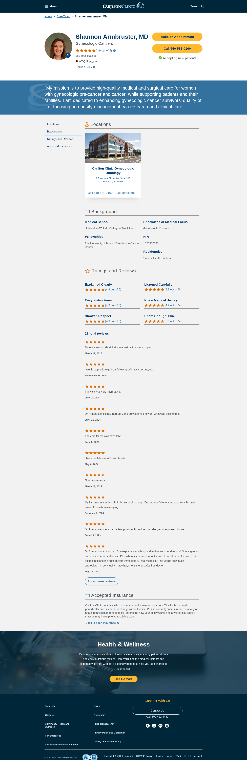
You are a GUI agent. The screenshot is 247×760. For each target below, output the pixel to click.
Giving (97, 706)
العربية (150, 756)
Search (194, 6)
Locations (53, 124)
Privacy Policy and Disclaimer (109, 732)
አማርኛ (178, 756)
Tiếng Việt (128, 756)
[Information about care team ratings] (114, 51)
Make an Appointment (177, 37)
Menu (53, 6)
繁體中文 (140, 756)
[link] (123, 6)
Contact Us (157, 710)
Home (48, 16)
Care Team (63, 16)
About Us (50, 706)
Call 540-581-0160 (177, 48)
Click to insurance (101, 622)
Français (196, 756)
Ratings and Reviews (60, 139)
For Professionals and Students (61, 744)
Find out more (123, 678)
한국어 (117, 756)
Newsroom (99, 715)
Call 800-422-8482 (157, 720)
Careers (49, 715)
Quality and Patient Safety (107, 741)
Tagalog (159, 756)
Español (108, 756)
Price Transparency (104, 723)
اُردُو (186, 756)
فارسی (169, 756)
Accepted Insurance (59, 146)
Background (54, 131)
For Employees (53, 735)
